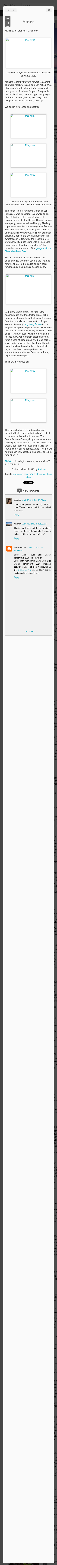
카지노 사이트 (25, 569)
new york (28, 473)
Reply (16, 514)
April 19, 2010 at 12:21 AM (34, 499)
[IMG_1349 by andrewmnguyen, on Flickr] (29, 115)
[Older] (14, 10)
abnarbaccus (20, 547)
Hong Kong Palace (32, 324)
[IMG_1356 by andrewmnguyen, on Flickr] (29, 370)
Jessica (17, 499)
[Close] (49, 10)
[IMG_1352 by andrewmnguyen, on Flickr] (29, 174)
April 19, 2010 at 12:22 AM (34, 523)
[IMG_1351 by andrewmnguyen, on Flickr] (29, 145)
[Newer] (8, 10)
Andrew (42, 469)
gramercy (17, 473)
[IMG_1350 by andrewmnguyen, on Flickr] (28, 275)
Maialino (28, 21)
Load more (28, 631)
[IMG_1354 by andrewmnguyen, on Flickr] (28, 39)
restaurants (39, 473)
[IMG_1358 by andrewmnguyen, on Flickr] (29, 400)
